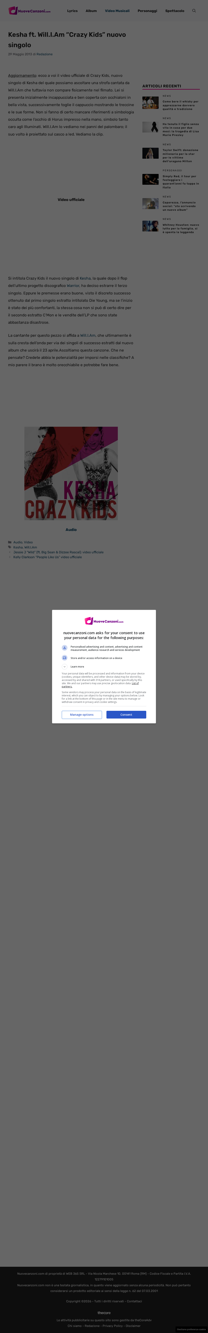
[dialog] (104, 666)
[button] (104, 667)
